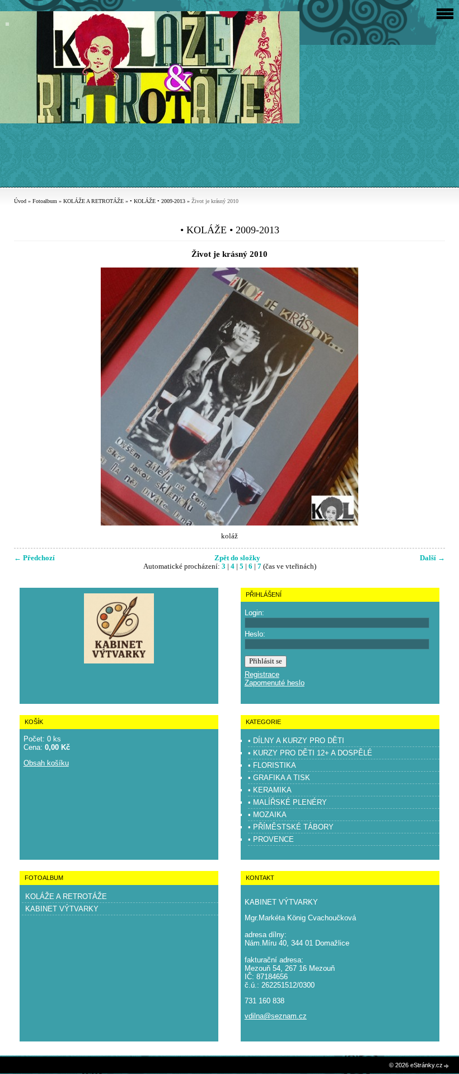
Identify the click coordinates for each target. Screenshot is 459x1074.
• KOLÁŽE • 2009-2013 (157, 201)
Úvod (20, 201)
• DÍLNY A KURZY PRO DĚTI (296, 740)
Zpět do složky (237, 558)
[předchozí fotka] (32, 397)
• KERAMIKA (270, 790)
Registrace (262, 674)
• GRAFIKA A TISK (279, 777)
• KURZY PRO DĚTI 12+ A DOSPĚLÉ (310, 753)
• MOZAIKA (267, 814)
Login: (254, 613)
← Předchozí (34, 558)
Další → (432, 558)
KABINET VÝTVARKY (62, 909)
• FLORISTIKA (272, 765)
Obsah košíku (46, 763)
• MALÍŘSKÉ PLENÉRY (287, 802)
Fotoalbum (44, 201)
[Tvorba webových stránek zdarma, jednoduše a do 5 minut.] (447, 1065)
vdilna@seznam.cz (276, 1016)
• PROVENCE (271, 839)
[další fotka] (426, 397)
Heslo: (255, 634)
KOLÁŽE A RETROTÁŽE (93, 201)
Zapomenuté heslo (275, 683)
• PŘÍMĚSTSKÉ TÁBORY (291, 827)
